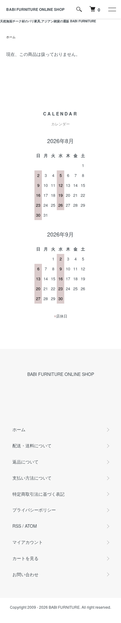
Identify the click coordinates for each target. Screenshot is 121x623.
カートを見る (25, 558)
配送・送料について (32, 445)
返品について (25, 461)
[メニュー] (111, 9)
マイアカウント (27, 542)
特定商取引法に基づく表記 (38, 494)
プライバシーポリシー (34, 510)
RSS (16, 526)
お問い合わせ (25, 574)
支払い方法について (32, 478)
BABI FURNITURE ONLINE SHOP (35, 9)
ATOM (31, 526)
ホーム (11, 37)
